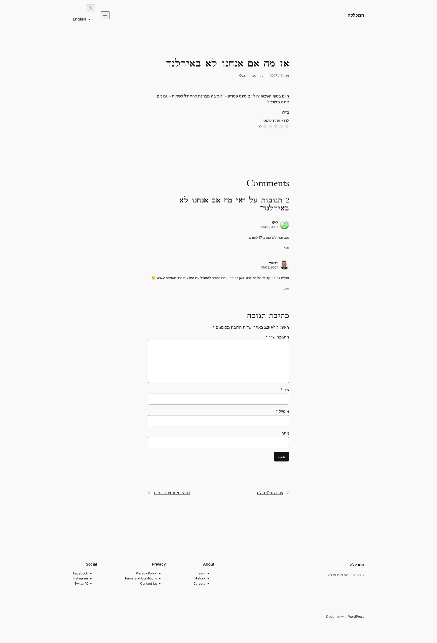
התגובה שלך (277, 337)
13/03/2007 (269, 227)
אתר (285, 433)
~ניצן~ (253, 75)
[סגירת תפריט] (90, 8)
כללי (242, 75)
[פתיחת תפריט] (105, 15)
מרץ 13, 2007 (279, 75)
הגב (286, 248)
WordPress (356, 616)
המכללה (356, 15)
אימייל (282, 411)
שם (284, 389)
